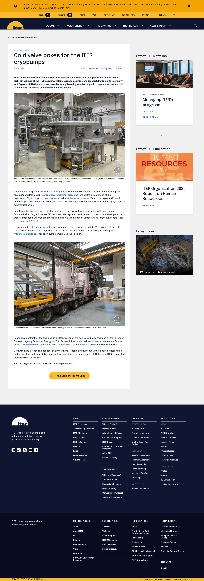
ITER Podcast (167, 455)
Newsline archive (169, 438)
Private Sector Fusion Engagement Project (141, 532)
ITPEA (134, 527)
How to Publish (138, 547)
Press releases (167, 451)
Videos (164, 475)
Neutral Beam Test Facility (140, 443)
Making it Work (109, 429)
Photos (164, 471)
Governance (79, 438)
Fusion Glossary (109, 458)
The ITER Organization (83, 429)
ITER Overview (80, 424)
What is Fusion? (109, 424)
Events (164, 446)
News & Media (158, 25)
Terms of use (163, 579)
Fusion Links (137, 538)
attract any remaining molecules (60, 194)
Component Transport (112, 493)
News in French (168, 442)
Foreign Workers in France (169, 537)
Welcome (106, 531)
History (76, 446)
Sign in (164, 568)
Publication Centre (169, 484)
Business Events (168, 542)
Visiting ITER (79, 460)
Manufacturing (109, 488)
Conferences (137, 542)
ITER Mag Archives (169, 460)
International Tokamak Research (112, 447)
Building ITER (138, 429)
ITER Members (80, 433)
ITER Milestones (109, 540)
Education (78, 553)
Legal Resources (81, 455)
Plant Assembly (139, 464)
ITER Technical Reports (142, 556)
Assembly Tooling (140, 473)
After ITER (107, 453)
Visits (75, 549)
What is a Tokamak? (111, 475)
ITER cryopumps (29, 344)
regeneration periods (26, 233)
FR (174, 15)
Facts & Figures (109, 536)
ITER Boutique (79, 544)
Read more (150, 117)
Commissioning (139, 469)
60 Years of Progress (112, 438)
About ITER (78, 531)
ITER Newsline (167, 433)
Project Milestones (140, 489)
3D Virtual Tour (168, 480)
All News (165, 429)
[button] (199, 23)
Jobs (75, 527)
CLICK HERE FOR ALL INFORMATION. (50, 7)
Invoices (164, 547)
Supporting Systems (111, 484)
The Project (130, 25)
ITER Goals (107, 442)
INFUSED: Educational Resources (83, 559)
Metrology (136, 478)
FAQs (75, 451)
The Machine (103, 25)
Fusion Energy (75, 25)
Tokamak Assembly (141, 460)
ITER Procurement (169, 527)
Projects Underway (140, 433)
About (50, 25)
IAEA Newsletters (140, 560)
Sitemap (146, 579)
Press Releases (109, 544)
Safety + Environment (112, 497)
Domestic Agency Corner (172, 551)
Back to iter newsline (24, 38)
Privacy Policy (183, 579)
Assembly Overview (141, 455)
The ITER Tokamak (111, 480)
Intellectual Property (170, 531)
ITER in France (80, 442)
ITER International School (143, 551)
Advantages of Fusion (112, 433)
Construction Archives (142, 438)
